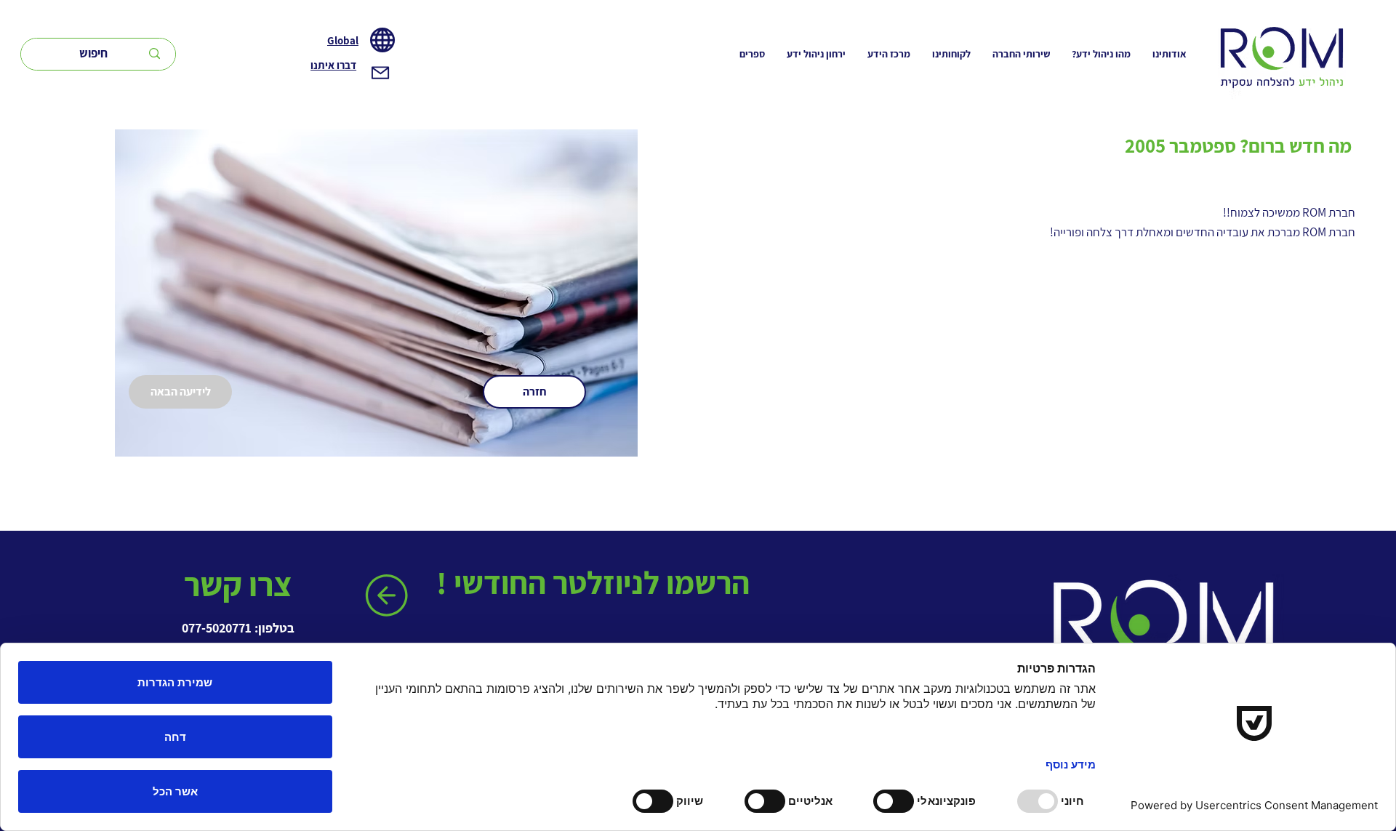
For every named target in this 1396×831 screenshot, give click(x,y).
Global (342, 40)
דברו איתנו (333, 65)
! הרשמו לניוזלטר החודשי (596, 582)
